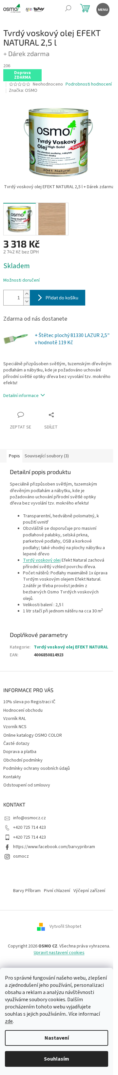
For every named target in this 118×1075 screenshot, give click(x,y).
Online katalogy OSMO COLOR (32, 735)
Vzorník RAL (14, 718)
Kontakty (12, 777)
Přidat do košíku (62, 297)
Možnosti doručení (21, 280)
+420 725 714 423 (29, 827)
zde (9, 1021)
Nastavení (57, 1038)
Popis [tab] (14, 456)
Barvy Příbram (27, 890)
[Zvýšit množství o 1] (26, 294)
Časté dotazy (16, 743)
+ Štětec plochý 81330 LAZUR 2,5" (72, 339)
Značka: (23, 90)
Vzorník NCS (15, 727)
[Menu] (102, 9)
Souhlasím (56, 1059)
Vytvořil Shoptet (65, 927)
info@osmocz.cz (29, 818)
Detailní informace (21, 395)
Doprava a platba (19, 751)
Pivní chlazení (57, 890)
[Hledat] (68, 9)
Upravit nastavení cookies (59, 952)
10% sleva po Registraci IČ (29, 702)
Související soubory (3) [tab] (47, 456)
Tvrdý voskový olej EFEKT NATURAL (71, 647)
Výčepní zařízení (89, 890)
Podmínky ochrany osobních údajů (36, 768)
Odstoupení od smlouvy (26, 785)
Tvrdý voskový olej (42, 560)
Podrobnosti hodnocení (89, 84)
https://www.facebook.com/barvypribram (54, 847)
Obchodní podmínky (23, 760)
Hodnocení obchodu (23, 710)
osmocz (21, 856)
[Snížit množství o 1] (26, 301)
